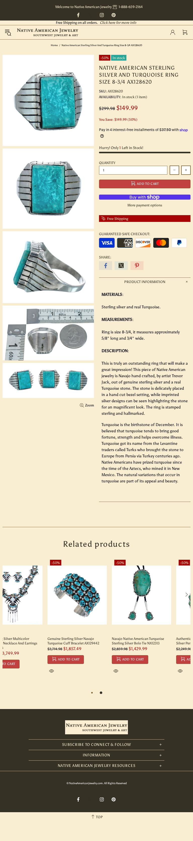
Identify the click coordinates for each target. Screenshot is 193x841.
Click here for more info (118, 23)
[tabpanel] (32, 621)
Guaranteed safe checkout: (124, 234)
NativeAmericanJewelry (47, 32)
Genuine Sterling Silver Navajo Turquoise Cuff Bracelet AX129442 (28, 641)
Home (54, 45)
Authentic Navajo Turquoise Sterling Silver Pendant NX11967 (158, 641)
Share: (105, 257)
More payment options (144, 205)
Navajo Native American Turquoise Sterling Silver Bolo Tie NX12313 (93, 641)
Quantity (107, 163)
